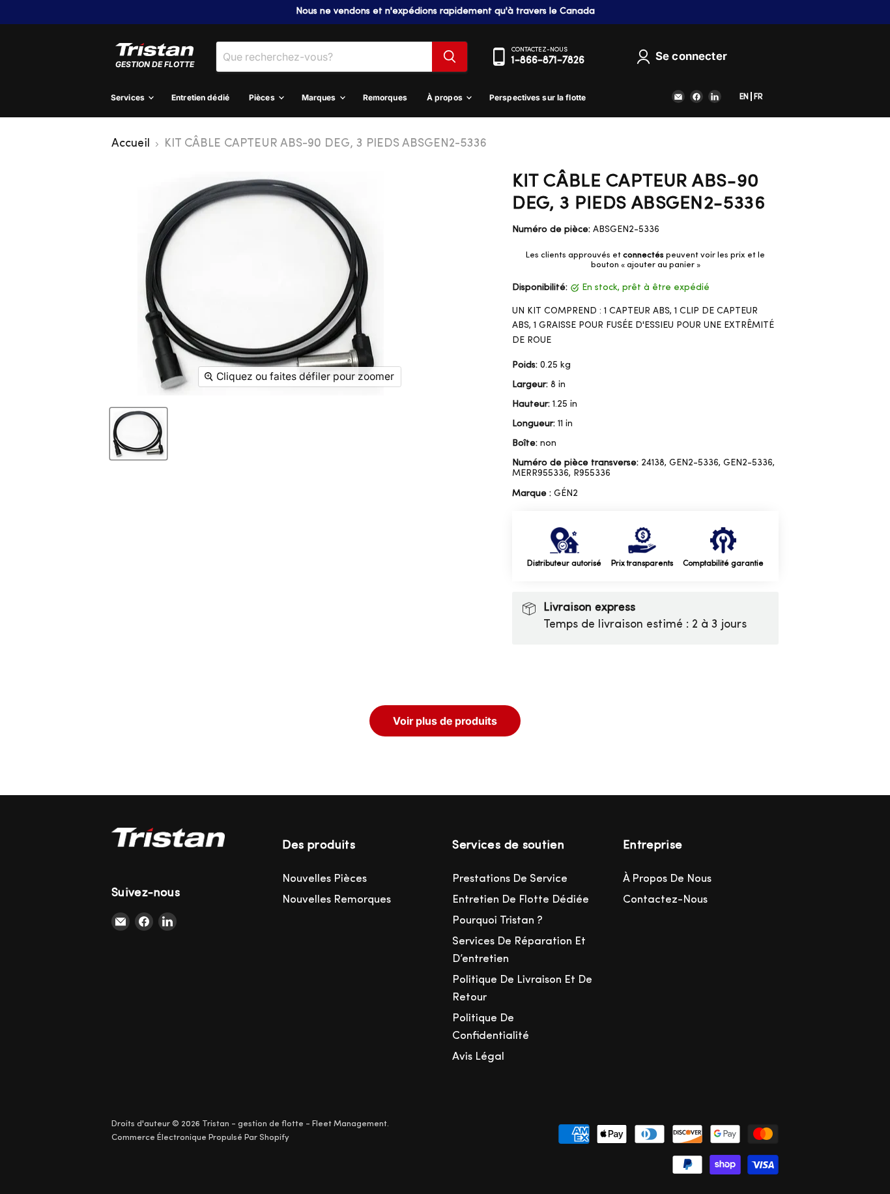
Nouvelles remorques (336, 899)
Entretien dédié (200, 97)
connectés (643, 255)
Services (129, 97)
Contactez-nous (665, 899)
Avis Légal (478, 1056)
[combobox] (324, 57)
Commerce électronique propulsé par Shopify (200, 1137)
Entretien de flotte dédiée (520, 899)
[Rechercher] (449, 57)
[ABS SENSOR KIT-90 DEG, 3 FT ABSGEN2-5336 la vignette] (138, 433)
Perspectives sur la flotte (537, 97)
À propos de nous (667, 878)
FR (758, 97)
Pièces (263, 97)
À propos (446, 97)
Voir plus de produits (445, 720)
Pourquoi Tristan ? (497, 920)
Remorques (385, 97)
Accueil (130, 144)
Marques (320, 97)
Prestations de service (509, 878)
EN (744, 97)
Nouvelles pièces (324, 878)
